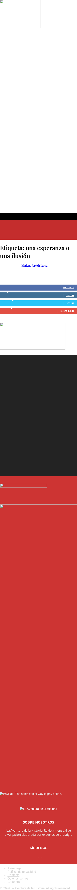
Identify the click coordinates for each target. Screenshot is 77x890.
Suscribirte (67, 311)
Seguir (70, 295)
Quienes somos (17, 878)
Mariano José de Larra (34, 265)
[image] (38, 393)
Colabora (13, 881)
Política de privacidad (21, 871)
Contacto (13, 875)
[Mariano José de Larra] (20, 27)
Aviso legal (14, 868)
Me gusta (68, 287)
